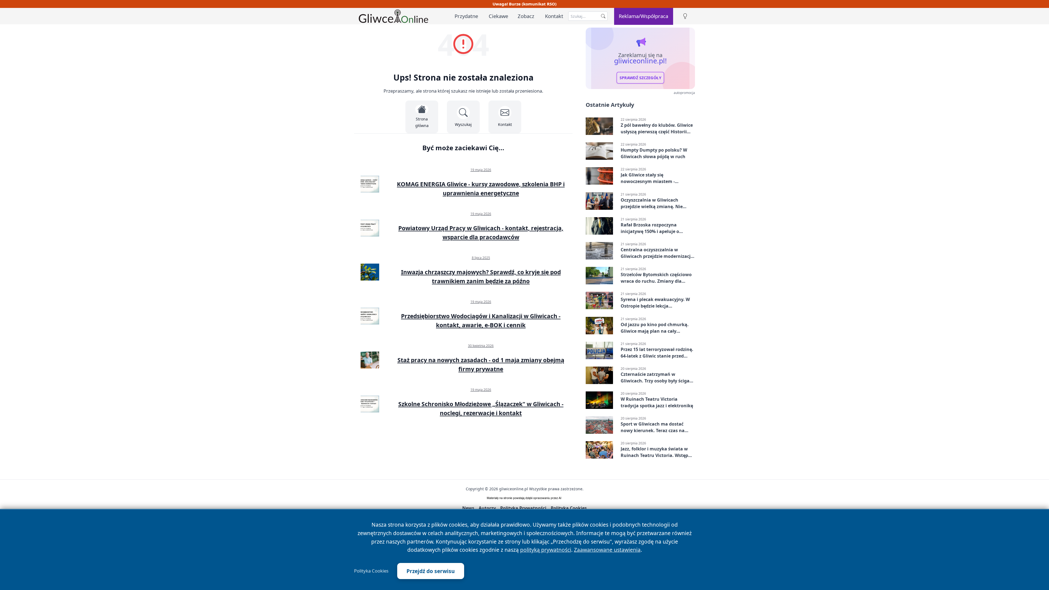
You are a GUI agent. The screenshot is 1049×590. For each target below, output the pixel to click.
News (468, 508)
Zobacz (526, 16)
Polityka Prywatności (523, 508)
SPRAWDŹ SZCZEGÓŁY (640, 78)
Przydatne (466, 16)
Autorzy (487, 508)
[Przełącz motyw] (685, 16)
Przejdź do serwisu (430, 571)
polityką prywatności (545, 549)
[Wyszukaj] (603, 16)
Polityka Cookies (371, 571)
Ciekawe (498, 16)
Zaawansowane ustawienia (607, 549)
